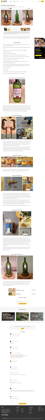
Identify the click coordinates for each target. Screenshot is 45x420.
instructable (25, 110)
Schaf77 (9, 28)
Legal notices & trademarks (39, 418)
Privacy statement (15, 418)
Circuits (18, 408)
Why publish (31, 408)
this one (15, 73)
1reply (11, 338)
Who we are (30, 413)
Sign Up (42, 1)
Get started (30, 409)
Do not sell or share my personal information (29, 418)
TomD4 (12, 396)
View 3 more (27, 189)
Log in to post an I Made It (22, 303)
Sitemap (30, 412)
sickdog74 (13, 347)
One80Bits (13, 341)
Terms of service (10, 418)
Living (22, 409)
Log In (39, 1)
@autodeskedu (42, 410)
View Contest (33, 293)
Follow (9, 29)
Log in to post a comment (22, 403)
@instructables (42, 408)
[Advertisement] (39, 48)
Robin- (13, 388)
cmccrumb (13, 380)
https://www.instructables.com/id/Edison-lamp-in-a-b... (17, 356)
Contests (14, 1)
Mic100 (13, 361)
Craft (17, 412)
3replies (11, 393)
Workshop (18, 409)
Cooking (22, 408)
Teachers (18, 1)
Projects (10, 1)
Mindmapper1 (13, 372)
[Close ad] (44, 38)
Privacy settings (21, 418)
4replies (11, 401)
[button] (32, 8)
